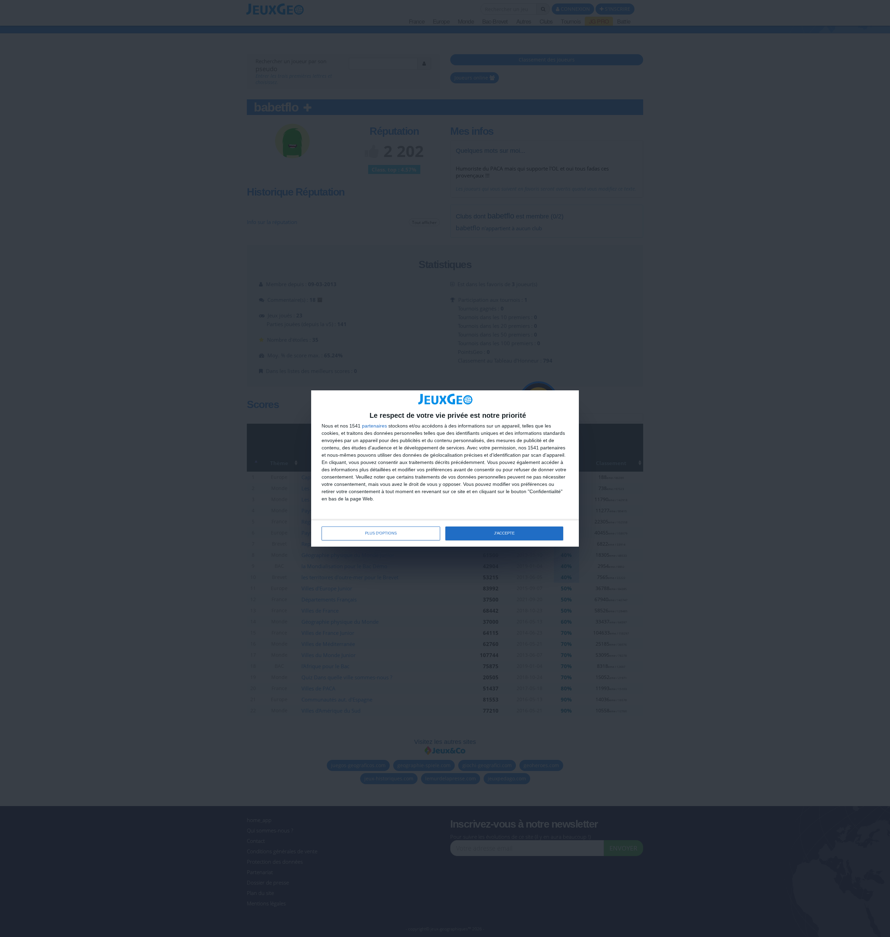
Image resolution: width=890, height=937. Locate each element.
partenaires (374, 425)
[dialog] (445, 468)
